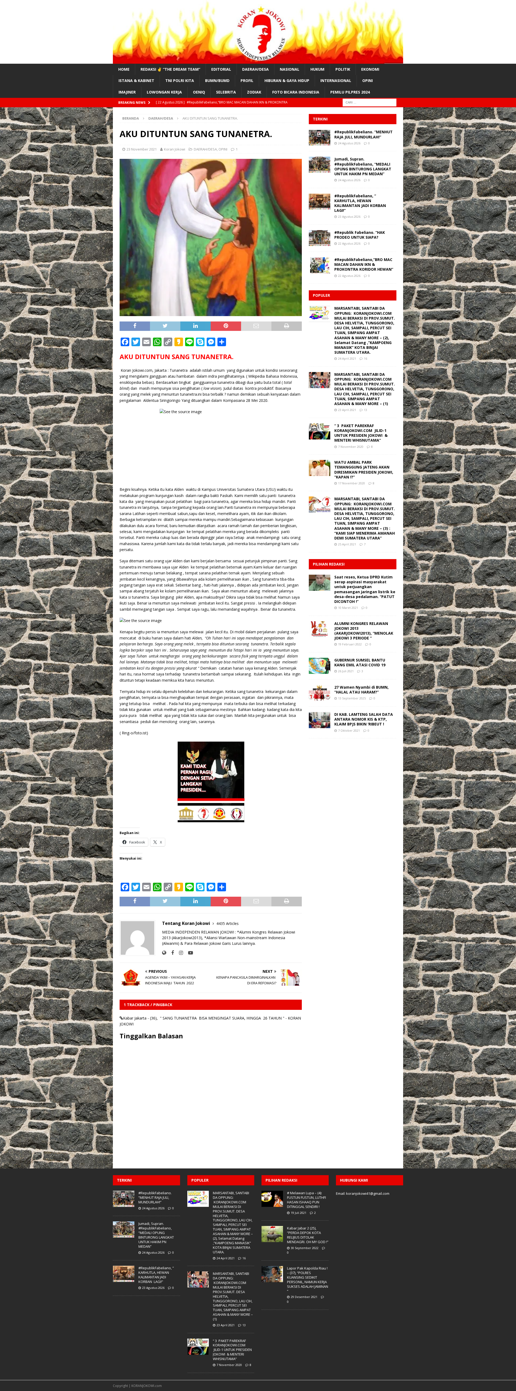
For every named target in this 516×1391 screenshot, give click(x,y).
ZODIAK (254, 92)
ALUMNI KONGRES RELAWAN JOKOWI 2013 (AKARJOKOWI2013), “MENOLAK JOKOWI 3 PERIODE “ (363, 631)
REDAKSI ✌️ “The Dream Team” (170, 69)
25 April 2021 (347, 544)
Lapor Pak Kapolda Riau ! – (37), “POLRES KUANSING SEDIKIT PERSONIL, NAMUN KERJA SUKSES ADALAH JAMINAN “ (307, 1279)
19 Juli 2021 (298, 1213)
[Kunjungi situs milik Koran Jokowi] (164, 952)
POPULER (321, 295)
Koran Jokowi (174, 149)
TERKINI (320, 118)
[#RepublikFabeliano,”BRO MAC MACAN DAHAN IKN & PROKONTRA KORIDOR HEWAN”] (319, 265)
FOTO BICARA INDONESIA (295, 92)
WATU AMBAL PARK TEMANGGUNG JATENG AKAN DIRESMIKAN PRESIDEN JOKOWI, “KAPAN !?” (363, 470)
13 (365, 410)
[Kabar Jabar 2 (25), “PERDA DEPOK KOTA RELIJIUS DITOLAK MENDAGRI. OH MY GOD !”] (272, 1234)
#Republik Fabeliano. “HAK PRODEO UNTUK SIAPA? (359, 235)
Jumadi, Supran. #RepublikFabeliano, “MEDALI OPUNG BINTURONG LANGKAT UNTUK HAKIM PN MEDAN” (362, 166)
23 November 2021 (142, 149)
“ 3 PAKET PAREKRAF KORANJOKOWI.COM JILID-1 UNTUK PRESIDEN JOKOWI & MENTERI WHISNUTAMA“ (361, 433)
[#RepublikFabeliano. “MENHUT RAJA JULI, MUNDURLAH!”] (319, 138)
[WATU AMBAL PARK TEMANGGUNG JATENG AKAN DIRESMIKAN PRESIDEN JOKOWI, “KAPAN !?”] (319, 468)
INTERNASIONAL (335, 80)
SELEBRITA (226, 92)
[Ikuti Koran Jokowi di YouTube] (188, 952)
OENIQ (199, 92)
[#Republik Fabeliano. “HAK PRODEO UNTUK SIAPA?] (319, 238)
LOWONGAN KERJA (164, 92)
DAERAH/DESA (255, 69)
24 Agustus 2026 (349, 143)
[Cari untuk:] (369, 102)
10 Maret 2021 (348, 608)
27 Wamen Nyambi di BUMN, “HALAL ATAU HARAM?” (361, 690)
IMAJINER (127, 92)
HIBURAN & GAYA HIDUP (286, 80)
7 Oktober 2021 (349, 730)
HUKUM (317, 69)
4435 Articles (227, 923)
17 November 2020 (351, 483)
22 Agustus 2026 (349, 243)
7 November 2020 (350, 447)
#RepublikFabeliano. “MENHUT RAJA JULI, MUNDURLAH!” (363, 134)
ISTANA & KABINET (136, 80)
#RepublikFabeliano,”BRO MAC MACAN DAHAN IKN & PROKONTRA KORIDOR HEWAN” (363, 264)
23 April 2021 (347, 410)
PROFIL (247, 80)
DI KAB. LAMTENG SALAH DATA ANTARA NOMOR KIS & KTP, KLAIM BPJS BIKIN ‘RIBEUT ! (363, 719)
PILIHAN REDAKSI (329, 564)
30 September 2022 (304, 1248)
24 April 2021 (347, 358)
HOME (124, 69)
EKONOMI (370, 69)
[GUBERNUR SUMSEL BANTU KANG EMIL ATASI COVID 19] (319, 666)
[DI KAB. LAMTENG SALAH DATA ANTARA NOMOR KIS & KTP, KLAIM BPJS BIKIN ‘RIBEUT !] (319, 720)
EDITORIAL (221, 69)
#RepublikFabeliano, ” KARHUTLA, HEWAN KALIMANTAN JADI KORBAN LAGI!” (360, 203)
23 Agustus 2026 (349, 216)
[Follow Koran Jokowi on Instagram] (179, 952)
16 (365, 358)
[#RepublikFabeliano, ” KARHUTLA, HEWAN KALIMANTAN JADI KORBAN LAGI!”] (319, 202)
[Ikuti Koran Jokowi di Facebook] (170, 952)
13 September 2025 (352, 698)
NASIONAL (289, 69)
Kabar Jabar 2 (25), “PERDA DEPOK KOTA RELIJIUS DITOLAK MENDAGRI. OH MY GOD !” (307, 1235)
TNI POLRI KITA (179, 80)
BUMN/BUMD (217, 80)
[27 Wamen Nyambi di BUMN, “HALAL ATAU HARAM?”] (319, 693)
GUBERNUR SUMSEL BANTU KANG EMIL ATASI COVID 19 (359, 662)
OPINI (367, 80)
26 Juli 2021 (346, 671)
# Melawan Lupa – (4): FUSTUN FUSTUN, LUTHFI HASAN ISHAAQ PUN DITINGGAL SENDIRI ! (306, 1199)
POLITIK (342, 69)
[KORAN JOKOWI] (258, 60)
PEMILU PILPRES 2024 (350, 92)
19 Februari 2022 (350, 644)
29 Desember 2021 (304, 1297)
